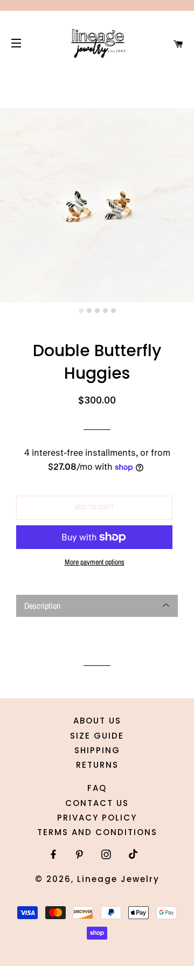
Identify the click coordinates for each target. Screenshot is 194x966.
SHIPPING (97, 750)
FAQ (97, 788)
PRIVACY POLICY (97, 817)
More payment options (94, 562)
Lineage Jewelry (118, 879)
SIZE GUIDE (97, 735)
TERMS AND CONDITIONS (97, 832)
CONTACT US (97, 803)
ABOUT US (97, 720)
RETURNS (97, 764)
